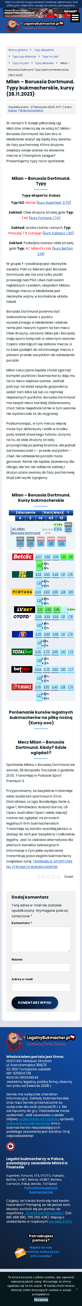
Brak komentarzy (31, 110)
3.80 (20, 543)
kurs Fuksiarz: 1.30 (58, 233)
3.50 (47, 574)
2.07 (39, 557)
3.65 (55, 634)
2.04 (38, 669)
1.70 (70, 687)
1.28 (63, 592)
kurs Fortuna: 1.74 (44, 217)
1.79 (70, 634)
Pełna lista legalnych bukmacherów (41, 1190)
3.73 (47, 669)
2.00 (38, 592)
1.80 (70, 592)
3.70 (47, 652)
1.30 (39, 583)
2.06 (39, 616)
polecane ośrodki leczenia (27, 1123)
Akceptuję (41, 1299)
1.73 (70, 652)
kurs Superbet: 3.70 (53, 202)
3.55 (56, 557)
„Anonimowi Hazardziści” (44, 1213)
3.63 (47, 616)
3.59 (55, 616)
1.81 (51, 543)
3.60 (47, 557)
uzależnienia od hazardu (38, 1119)
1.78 (70, 616)
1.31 (63, 574)
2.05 (38, 634)
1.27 (39, 696)
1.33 (40, 543)
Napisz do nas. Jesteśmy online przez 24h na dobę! (41, 1251)
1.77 (70, 669)
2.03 (38, 574)
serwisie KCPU (60, 1221)
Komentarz (22, 923)
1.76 (70, 574)
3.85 (30, 543)
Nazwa (17, 959)
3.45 (55, 574)
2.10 (68, 529)
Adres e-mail (22, 979)
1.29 (39, 660)
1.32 (61, 543)
